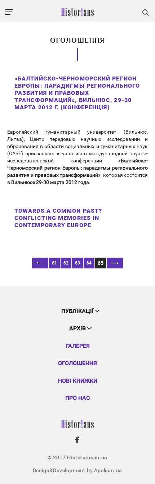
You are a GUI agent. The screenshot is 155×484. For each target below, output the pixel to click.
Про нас (77, 398)
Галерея (78, 345)
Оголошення (77, 363)
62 (65, 263)
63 (77, 263)
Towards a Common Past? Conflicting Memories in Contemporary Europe (58, 218)
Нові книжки (77, 380)
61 (54, 263)
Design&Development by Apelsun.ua (78, 470)
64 (89, 263)
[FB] (77, 439)
